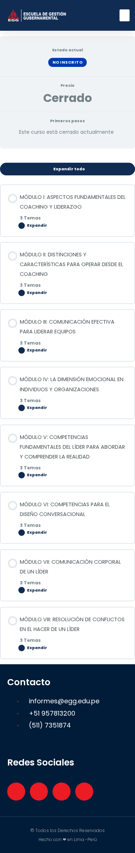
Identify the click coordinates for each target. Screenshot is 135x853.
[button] (125, 15)
